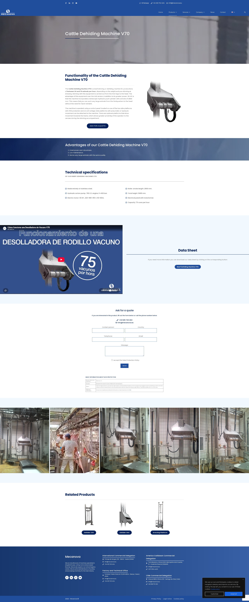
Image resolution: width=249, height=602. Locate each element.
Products (172, 12)
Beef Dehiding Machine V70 (188, 267)
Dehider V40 (124, 532)
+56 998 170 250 (153, 584)
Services (185, 12)
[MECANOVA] (8, 12)
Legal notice (167, 599)
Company (199, 12)
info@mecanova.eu (125, 323)
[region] (223, 588)
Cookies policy (179, 599)
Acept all (234, 594)
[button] (245, 12)
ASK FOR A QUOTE (98, 126)
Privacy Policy (156, 599)
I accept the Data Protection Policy (126, 360)
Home (160, 12)
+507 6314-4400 (153, 569)
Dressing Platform (160, 532)
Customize (214, 594)
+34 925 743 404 (125, 320)
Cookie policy (215, 589)
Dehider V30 (89, 532)
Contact (223, 12)
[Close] (243, 579)
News (212, 12)
